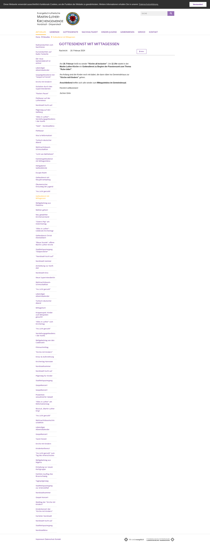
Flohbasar (40, 131)
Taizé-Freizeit (41, 439)
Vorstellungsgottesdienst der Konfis (45, 334)
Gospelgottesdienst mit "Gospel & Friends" (45, 76)
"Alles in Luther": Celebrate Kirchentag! (44, 229)
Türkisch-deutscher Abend (44, 141)
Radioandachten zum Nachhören (44, 46)
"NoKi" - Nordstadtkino (45, 126)
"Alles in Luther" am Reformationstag (44, 403)
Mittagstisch (41, 308)
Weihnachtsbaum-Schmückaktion (43, 148)
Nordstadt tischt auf (44, 371)
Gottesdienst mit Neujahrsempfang (43, 178)
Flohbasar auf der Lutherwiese (43, 99)
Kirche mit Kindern (43, 444)
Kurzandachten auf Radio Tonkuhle (43, 53)
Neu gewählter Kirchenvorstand (42, 216)
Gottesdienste (70, 32)
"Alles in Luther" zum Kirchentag (44, 323)
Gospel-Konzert (42, 497)
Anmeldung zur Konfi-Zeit (45, 267)
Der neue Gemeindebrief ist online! (43, 61)
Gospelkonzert (41, 385)
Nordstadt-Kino (42, 273)
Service (141, 32)
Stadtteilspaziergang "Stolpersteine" (44, 250)
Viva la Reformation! (44, 135)
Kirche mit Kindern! (44, 82)
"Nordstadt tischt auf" (45, 256)
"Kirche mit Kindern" (44, 352)
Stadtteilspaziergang (44, 380)
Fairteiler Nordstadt (44, 516)
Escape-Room (41, 173)
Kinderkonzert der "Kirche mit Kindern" (44, 510)
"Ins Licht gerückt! (43, 191)
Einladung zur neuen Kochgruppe (44, 468)
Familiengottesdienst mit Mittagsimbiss (44, 160)
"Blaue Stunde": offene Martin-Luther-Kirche (45, 243)
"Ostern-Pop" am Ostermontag (42, 222)
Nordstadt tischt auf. (44, 105)
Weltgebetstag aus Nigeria (43, 461)
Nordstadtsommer (43, 366)
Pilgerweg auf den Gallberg (43, 111)
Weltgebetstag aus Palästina (43, 204)
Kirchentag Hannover (44, 361)
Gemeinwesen (127, 32)
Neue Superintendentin (45, 277)
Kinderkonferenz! (43, 448)
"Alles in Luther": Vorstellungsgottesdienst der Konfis (45, 119)
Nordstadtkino (41, 530)
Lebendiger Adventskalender (42, 69)
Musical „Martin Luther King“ (45, 409)
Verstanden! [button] (198, 4)
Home (38, 37)
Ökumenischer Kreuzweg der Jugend (44, 185)
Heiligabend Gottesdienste (41, 167)
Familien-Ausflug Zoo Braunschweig (44, 475)
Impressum (40, 539)
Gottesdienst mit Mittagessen (63, 37)
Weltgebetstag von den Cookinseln (45, 341)
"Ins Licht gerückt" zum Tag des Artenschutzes (45, 454)
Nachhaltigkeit (90, 32)
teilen (142, 51)
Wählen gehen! (42, 210)
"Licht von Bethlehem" (45, 154)
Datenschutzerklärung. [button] (148, 4)
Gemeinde (54, 32)
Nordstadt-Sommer (43, 261)
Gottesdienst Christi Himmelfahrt (44, 236)
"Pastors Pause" (42, 93)
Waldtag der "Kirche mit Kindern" (45, 503)
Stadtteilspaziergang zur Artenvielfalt (44, 486)
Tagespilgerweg (42, 481)
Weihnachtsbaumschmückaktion (45, 421)
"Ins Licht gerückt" (43, 289)
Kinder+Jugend (109, 32)
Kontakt (153, 32)
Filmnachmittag (42, 347)
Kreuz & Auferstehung (45, 357)
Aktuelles (41, 32)
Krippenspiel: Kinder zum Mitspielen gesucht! (44, 314)
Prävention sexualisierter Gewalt (44, 396)
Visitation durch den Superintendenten (44, 87)
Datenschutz (49, 539)
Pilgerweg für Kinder (44, 376)
